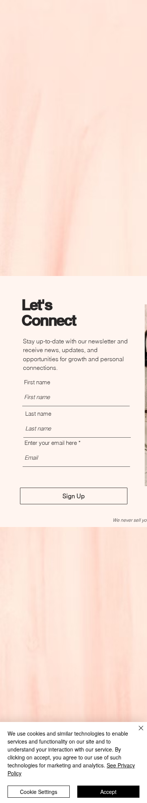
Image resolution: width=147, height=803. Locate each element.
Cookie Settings (38, 791)
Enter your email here (50, 443)
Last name (38, 413)
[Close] (136, 732)
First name (37, 382)
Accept (108, 791)
